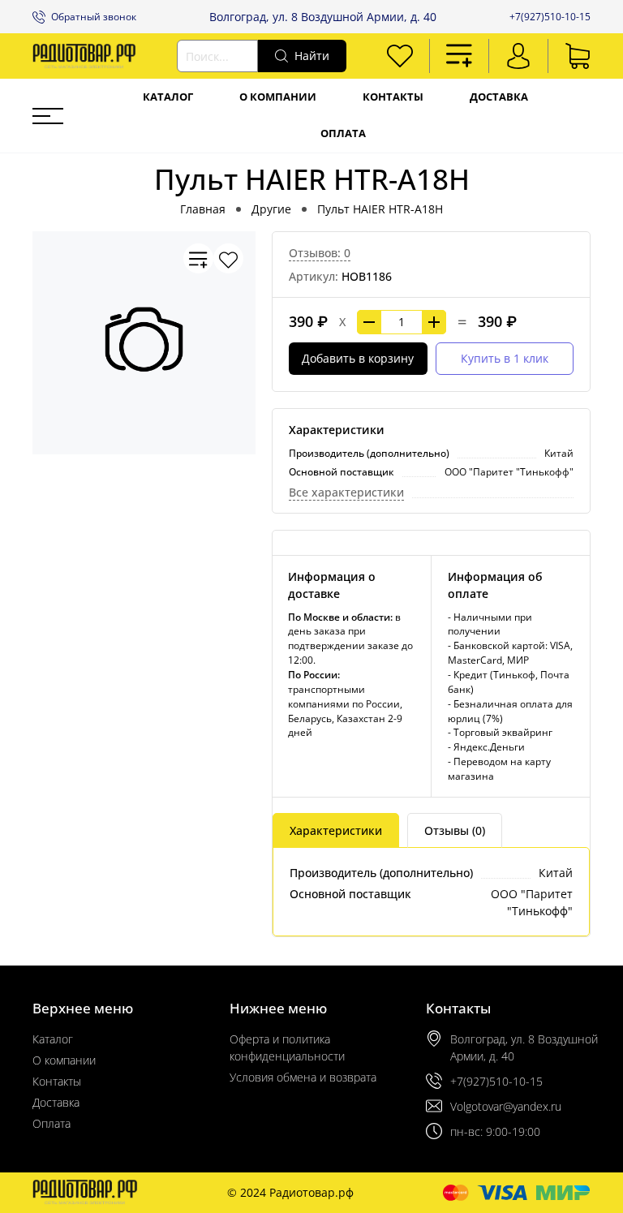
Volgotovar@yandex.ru (505, 1106)
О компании (277, 97)
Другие (271, 209)
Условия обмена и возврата (303, 1077)
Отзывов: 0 (319, 252)
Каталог (168, 97)
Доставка (499, 97)
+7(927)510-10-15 (550, 17)
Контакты (393, 97)
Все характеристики (346, 492)
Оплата (343, 133)
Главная (203, 209)
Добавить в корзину (358, 358)
